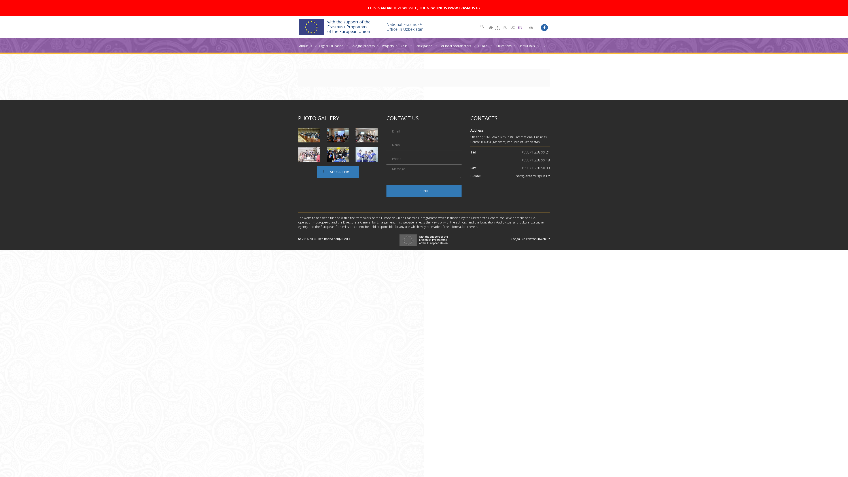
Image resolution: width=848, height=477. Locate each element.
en (520, 27)
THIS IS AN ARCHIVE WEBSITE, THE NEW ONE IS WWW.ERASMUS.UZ (424, 8)
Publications (503, 46)
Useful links (527, 46)
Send (424, 191)
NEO (313, 239)
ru (505, 27)
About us (306, 46)
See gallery (340, 172)
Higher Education (331, 46)
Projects (388, 46)
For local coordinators (455, 46)
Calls (404, 46)
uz (513, 27)
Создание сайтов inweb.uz (530, 239)
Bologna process (363, 46)
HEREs (483, 46)
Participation (424, 46)
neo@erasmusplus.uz (533, 176)
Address (477, 130)
